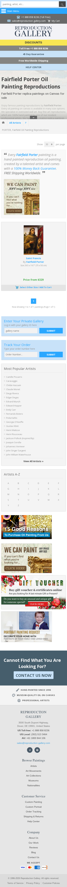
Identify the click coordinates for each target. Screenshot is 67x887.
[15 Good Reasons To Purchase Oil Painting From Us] (26, 527)
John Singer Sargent (16, 450)
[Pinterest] (37, 750)
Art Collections (33, 775)
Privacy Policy (33, 883)
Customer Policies (51, 883)
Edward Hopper (14, 405)
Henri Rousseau (14, 434)
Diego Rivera (12, 393)
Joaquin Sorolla (13, 442)
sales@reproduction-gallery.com (33, 743)
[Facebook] (30, 750)
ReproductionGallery (33, 714)
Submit (51, 330)
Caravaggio (11, 380)
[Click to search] (62, 4)
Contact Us (33, 857)
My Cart (56, 20)
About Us (33, 838)
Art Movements (33, 771)
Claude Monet (13, 389)
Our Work (34, 842)
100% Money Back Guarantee (35, 168)
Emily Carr (11, 409)
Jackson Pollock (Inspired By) (20, 438)
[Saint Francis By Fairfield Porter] (33, 253)
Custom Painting (33, 802)
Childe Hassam (13, 385)
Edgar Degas (12, 397)
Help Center (33, 821)
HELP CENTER (33, 67)
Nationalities (33, 785)
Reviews (33, 847)
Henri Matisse (13, 430)
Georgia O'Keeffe (14, 421)
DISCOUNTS (33, 42)
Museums (33, 780)
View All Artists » (33, 461)
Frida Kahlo (11, 417)
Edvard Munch (13, 401)
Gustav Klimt (12, 426)
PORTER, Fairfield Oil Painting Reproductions (25, 129)
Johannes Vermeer (15, 446)
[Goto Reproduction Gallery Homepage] (3, 122)
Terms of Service (15, 883)
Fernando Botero (14, 413)
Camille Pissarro (14, 376)
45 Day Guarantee (33, 54)
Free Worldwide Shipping (33, 60)
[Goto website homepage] (33, 35)
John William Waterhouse (18, 454)
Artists (33, 766)
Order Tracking (33, 811)
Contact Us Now (33, 675)
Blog (33, 852)
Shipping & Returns (33, 816)
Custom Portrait (34, 807)
